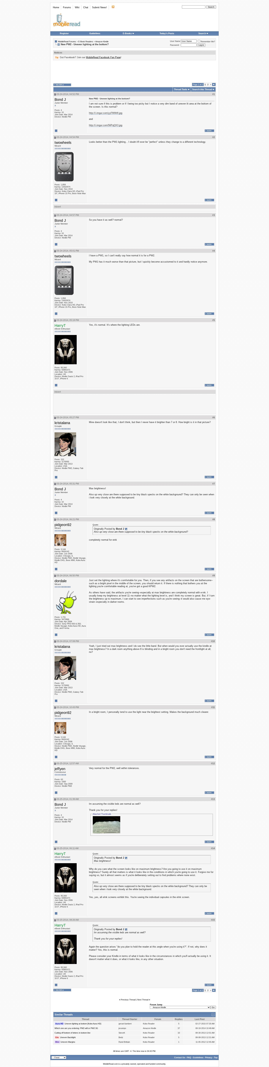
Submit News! (99, 7)
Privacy (208, 1057)
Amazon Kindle (102, 41)
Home (56, 7)
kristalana (62, 423)
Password (174, 45)
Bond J (60, 100)
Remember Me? (208, 41)
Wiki (77, 7)
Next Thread (142, 1000)
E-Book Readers (85, 41)
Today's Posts (167, 33)
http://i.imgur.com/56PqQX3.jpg (105, 125)
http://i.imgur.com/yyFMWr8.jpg (105, 113)
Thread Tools (180, 89)
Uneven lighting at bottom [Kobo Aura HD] (83, 1024)
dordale (61, 581)
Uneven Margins (68, 1042)
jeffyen (60, 769)
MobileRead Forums (67, 41)
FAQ (189, 1057)
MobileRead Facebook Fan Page (103, 57)
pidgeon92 (63, 525)
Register (64, 33)
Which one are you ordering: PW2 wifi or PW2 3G (76, 1028)
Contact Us (179, 1057)
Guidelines (94, 33)
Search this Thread (202, 89)
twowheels (63, 143)
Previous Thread (128, 1000)
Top (216, 1057)
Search (202, 33)
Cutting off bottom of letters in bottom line (72, 1033)
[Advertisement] (134, 71)
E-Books (127, 33)
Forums (67, 7)
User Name (175, 41)
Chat (85, 7)
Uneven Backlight (68, 1037)
